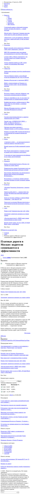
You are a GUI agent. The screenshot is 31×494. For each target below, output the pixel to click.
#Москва (3, 336)
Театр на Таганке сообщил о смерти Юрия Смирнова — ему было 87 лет (16, 198)
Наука (6, 139)
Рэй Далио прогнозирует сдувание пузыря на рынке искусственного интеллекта (16, 151)
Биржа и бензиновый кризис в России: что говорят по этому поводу (16, 164)
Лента (6, 5)
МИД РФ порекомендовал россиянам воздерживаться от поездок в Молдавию (16, 53)
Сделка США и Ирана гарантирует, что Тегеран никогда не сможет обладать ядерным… (15, 58)
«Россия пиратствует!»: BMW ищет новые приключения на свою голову (16, 219)
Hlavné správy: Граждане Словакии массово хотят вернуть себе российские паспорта (17, 33)
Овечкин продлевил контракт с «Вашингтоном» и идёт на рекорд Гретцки (16, 128)
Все (9, 17)
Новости (6, 15)
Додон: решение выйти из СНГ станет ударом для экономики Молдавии (15, 63)
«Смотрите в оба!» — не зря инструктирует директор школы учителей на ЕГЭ (17, 142)
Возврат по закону (6, 463)
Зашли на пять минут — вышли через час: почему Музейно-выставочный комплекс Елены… (16, 193)
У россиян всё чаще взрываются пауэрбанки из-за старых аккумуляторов (17, 155)
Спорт (6, 114)
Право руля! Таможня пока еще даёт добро (16, 211)
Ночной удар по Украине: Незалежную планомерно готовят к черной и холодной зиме (14, 354)
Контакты (7, 3)
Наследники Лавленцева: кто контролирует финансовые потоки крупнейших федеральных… (17, 174)
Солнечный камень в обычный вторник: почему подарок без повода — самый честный (16, 29)
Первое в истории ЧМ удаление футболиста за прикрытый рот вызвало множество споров (17, 133)
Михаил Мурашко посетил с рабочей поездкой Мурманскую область (15, 108)
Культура (6, 184)
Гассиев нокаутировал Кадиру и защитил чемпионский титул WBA (16, 117)
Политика (7, 45)
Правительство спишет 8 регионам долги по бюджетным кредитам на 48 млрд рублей (17, 169)
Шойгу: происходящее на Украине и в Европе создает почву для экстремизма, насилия (15, 84)
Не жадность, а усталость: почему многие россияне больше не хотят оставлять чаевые (17, 179)
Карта (6, 6)
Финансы (7, 161)
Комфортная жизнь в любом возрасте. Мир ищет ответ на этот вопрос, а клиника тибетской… (16, 103)
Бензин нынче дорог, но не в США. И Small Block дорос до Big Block (17, 223)
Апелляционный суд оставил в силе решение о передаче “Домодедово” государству (14, 346)
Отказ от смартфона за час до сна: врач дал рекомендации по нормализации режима (16, 98)
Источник (27, 333)
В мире (10, 20)
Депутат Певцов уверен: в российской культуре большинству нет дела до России (16, 76)
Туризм (10, 21)
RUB (11, 395)
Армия (10, 18)
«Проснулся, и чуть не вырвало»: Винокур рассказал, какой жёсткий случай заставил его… (16, 39)
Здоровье (6, 90)
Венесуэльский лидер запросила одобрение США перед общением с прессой (17, 48)
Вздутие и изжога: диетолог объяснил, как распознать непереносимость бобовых (16, 94)
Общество (7, 68)
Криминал (11, 23)
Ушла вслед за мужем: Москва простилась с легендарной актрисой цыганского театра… (17, 202)
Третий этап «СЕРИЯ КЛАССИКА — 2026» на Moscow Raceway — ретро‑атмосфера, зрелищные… (15, 123)
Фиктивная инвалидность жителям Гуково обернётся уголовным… (13, 436)
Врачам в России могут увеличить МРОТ (16, 80)
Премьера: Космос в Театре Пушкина (12, 440)
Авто (5, 208)
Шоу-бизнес (11, 24)
